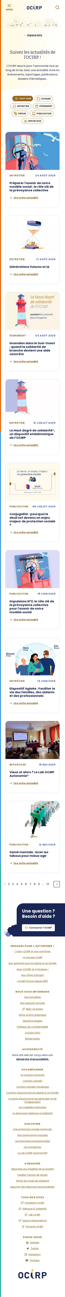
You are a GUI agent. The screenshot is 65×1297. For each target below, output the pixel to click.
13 (47, 884)
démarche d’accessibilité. (32, 1059)
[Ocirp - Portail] (32, 1275)
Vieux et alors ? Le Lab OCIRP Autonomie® (32, 774)
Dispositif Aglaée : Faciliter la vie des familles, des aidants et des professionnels (32, 692)
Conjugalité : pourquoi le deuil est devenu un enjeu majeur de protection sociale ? (32, 519)
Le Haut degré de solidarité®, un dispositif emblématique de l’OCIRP (32, 434)
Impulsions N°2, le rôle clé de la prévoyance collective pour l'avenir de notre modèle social (32, 606)
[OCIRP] (34, 7)
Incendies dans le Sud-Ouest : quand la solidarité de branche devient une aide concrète (32, 348)
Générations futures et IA (29, 267)
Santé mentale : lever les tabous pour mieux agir (29, 854)
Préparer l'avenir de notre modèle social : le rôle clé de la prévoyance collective (32, 186)
